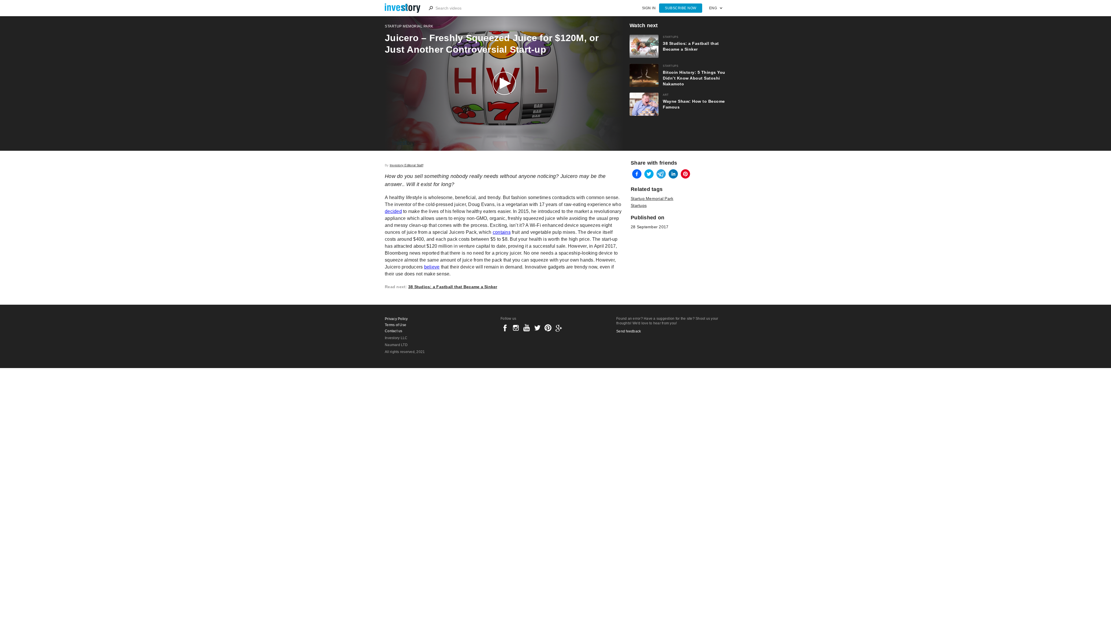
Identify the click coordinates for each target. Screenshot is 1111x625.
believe (432, 266)
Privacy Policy (396, 319)
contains (502, 232)
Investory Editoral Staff (406, 165)
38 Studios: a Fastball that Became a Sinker (452, 286)
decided (393, 211)
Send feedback (628, 331)
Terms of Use (395, 325)
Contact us (393, 331)
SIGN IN (649, 8)
